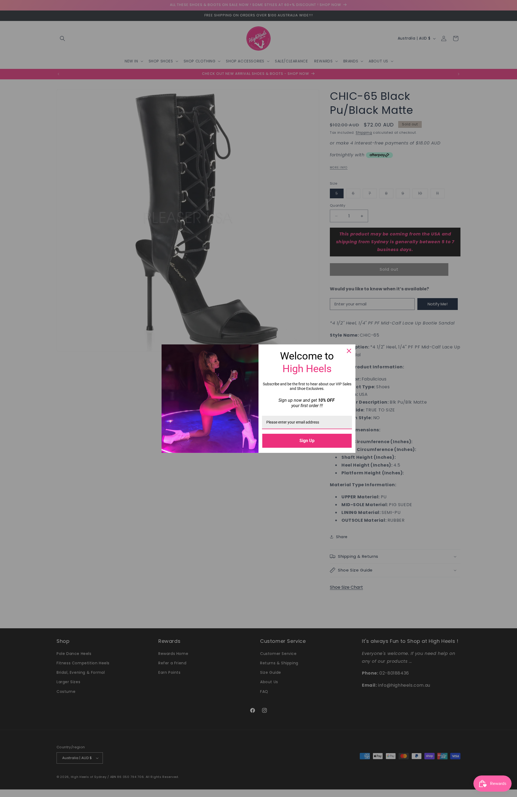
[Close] (349, 350)
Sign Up (307, 440)
